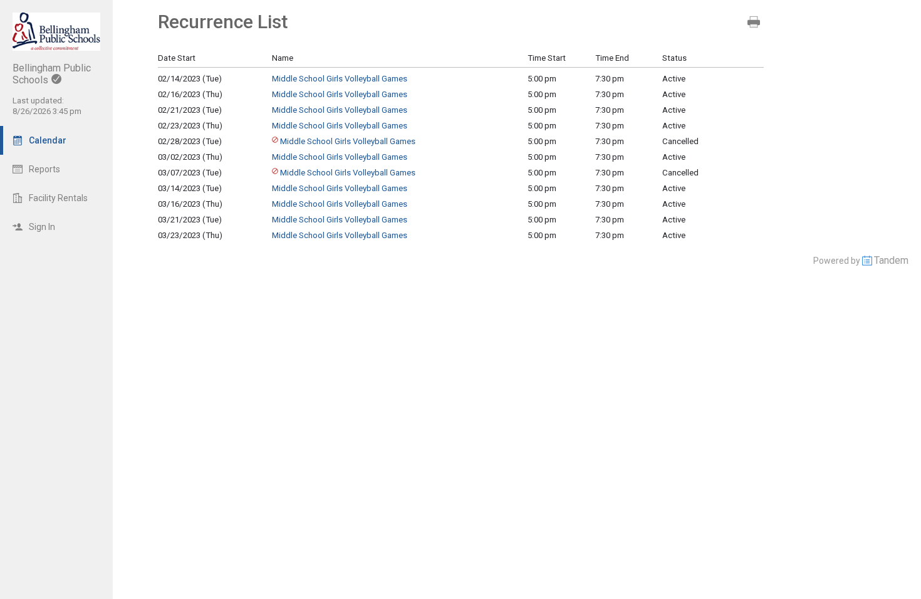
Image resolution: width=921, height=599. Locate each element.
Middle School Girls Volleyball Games (339, 78)
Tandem (891, 260)
